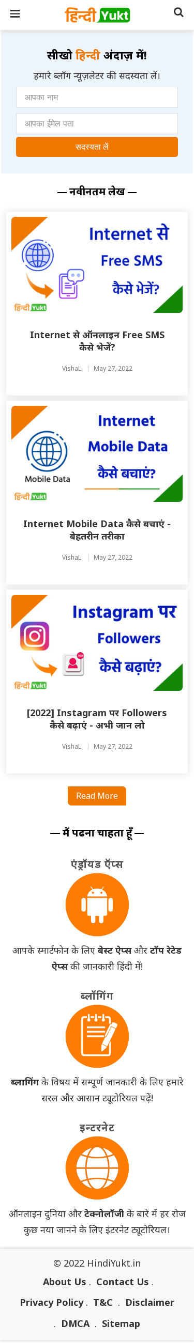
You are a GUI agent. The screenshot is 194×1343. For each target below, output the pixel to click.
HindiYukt (97, 15)
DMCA (75, 1323)
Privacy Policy (51, 1302)
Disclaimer (149, 1302)
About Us (64, 1281)
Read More (97, 795)
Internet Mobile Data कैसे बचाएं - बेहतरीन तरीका (97, 529)
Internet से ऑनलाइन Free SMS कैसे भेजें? (97, 340)
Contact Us (122, 1281)
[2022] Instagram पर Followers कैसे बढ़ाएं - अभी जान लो (97, 718)
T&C (103, 1302)
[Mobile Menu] (15, 15)
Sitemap (121, 1323)
